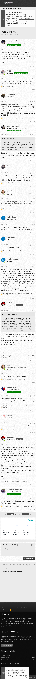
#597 (33, 396)
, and (16, 118)
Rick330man (5, 34)
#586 (33, 49)
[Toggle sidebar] (33, 2)
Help (29, 607)
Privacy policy (23, 607)
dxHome (3, 610)
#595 (33, 310)
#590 (33, 173)
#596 (33, 373)
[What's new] (26, 2)
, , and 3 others (18, 406)
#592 (33, 224)
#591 (33, 199)
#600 (33, 498)
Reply (33, 66)
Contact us (4, 607)
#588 (33, 102)
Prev (11, 514)
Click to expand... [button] (18, 330)
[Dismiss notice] (27, 669)
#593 (33, 245)
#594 (33, 266)
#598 (33, 423)
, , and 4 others (18, 293)
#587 (33, 78)
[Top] (8, 609)
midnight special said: (8, 314)
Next (24, 514)
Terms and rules (13, 607)
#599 (33, 444)
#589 (33, 134)
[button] (2, 2)
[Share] (30, 49)
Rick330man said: (7, 138)
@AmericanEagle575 (8, 401)
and (12, 251)
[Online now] (5, 74)
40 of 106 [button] (18, 514)
